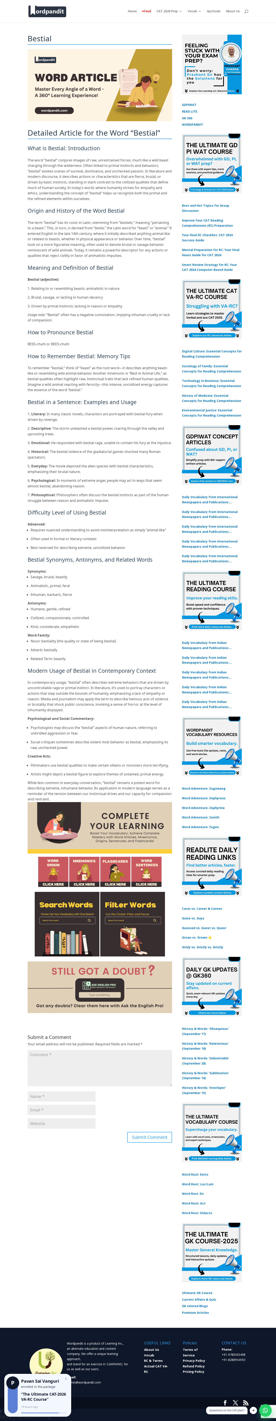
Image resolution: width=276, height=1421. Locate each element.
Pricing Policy (193, 1371)
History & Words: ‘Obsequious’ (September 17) (205, 1031)
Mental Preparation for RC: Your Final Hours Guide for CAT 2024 (210, 252)
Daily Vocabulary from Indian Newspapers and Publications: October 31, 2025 (205, 646)
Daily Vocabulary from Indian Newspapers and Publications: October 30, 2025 (205, 660)
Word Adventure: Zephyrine (203, 808)
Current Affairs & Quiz (199, 1299)
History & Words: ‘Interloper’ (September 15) (204, 1090)
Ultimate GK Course (197, 1293)
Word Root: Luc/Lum (197, 1184)
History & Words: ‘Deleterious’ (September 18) (205, 1046)
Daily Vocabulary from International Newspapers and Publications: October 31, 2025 (210, 500)
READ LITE (189, 111)
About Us (233, 11)
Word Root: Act (193, 1203)
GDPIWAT (189, 105)
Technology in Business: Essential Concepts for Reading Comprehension (211, 383)
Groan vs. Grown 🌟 (197, 937)
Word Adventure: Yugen (200, 827)
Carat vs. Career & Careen (202, 909)
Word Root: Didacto (197, 1213)
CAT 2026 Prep (167, 11)
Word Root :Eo (193, 1194)
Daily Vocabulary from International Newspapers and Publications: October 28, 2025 (210, 529)
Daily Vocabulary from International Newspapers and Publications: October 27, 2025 (210, 544)
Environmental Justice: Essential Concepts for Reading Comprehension (211, 412)
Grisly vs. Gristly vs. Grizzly (202, 947)
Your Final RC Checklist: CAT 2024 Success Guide (207, 237)
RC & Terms (153, 1360)
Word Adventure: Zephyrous (204, 798)
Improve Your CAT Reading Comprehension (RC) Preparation (207, 223)
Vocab (192, 11)
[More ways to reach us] (253, 1410)
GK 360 (187, 118)
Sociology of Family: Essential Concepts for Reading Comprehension (211, 368)
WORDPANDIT (192, 124)
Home (132, 11)
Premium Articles (195, 1313)
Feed (147, 11)
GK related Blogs (195, 1306)
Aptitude (213, 11)
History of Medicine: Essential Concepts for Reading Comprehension (211, 398)
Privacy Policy (194, 1360)
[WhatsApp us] (265, 1410)
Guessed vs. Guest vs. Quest (204, 928)
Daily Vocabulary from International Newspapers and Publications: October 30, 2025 (210, 515)
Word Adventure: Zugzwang (204, 788)
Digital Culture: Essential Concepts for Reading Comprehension (212, 353)
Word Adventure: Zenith (200, 817)
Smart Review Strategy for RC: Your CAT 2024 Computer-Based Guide (209, 267)
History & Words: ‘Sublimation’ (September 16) (205, 1075)
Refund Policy (194, 1366)
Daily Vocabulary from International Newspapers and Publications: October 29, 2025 (210, 559)
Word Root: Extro (195, 1174)
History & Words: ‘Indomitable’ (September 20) (205, 1060)
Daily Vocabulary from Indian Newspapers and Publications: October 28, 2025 (205, 675)
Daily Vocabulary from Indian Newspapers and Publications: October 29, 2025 (205, 705)
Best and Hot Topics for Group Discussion (205, 208)
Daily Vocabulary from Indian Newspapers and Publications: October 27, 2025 (205, 690)
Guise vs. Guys (193, 918)
